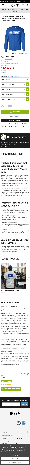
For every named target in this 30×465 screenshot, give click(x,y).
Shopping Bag (5, 441)
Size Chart (3, 73)
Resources (17, 441)
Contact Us (4, 438)
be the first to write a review (11, 389)
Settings (15, 455)
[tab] (6, 381)
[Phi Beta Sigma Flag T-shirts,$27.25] (13, 276)
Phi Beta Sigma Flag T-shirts (10, 290)
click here (16, 364)
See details (4, 146)
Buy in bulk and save (13, 76)
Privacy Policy (5, 452)
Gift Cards (17, 443)
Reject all (15, 459)
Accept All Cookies (15, 462)
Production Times (19, 438)
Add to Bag (16, 112)
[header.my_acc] (23, 5)
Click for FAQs (8, 59)
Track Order (4, 443)
